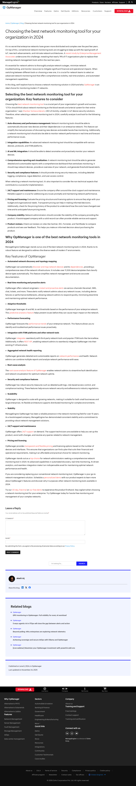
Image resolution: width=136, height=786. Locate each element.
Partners (108, 2)
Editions (75, 11)
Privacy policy (90, 770)
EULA (39, 770)
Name (7, 538)
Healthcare (39, 716)
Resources (85, 11)
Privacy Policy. (70, 546)
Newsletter (53, 774)
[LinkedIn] (67, 733)
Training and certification (75, 719)
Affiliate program (38, 774)
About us (69, 704)
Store (102, 2)
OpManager (89, 85)
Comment (9, 518)
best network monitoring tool (31, 104)
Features (48, 11)
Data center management (14, 739)
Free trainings (70, 711)
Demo (56, 11)
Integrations (40, 747)
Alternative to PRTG (12, 704)
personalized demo (52, 477)
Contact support (72, 715)
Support (107, 11)
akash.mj (21, 578)
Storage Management (13, 731)
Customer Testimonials (44, 755)
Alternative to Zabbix (12, 712)
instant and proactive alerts (51, 288)
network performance (69, 356)
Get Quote (65, 11)
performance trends (37, 324)
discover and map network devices (48, 267)
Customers (97, 11)
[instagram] (72, 733)
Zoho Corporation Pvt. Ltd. (63, 780)
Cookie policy (105, 770)
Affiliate (115, 2)
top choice (35, 458)
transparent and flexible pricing (39, 446)
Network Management (13, 719)
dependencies (76, 267)
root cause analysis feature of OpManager (27, 370)
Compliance (76, 770)
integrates (21, 338)
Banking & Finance (42, 708)
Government (40, 712)
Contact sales (66, 774)
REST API (28, 341)
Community (39, 751)
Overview (38, 11)
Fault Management (11, 727)
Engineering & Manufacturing (46, 719)
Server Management (12, 723)
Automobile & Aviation (44, 704)
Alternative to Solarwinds (14, 708)
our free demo (35, 490)
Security (64, 770)
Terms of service (51, 770)
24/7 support (28, 432)
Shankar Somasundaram (34, 111)
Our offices (80, 774)
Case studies (40, 759)
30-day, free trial (19, 490)
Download (122, 11)
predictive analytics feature (22, 313)
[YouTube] (76, 733)
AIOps (6, 735)
